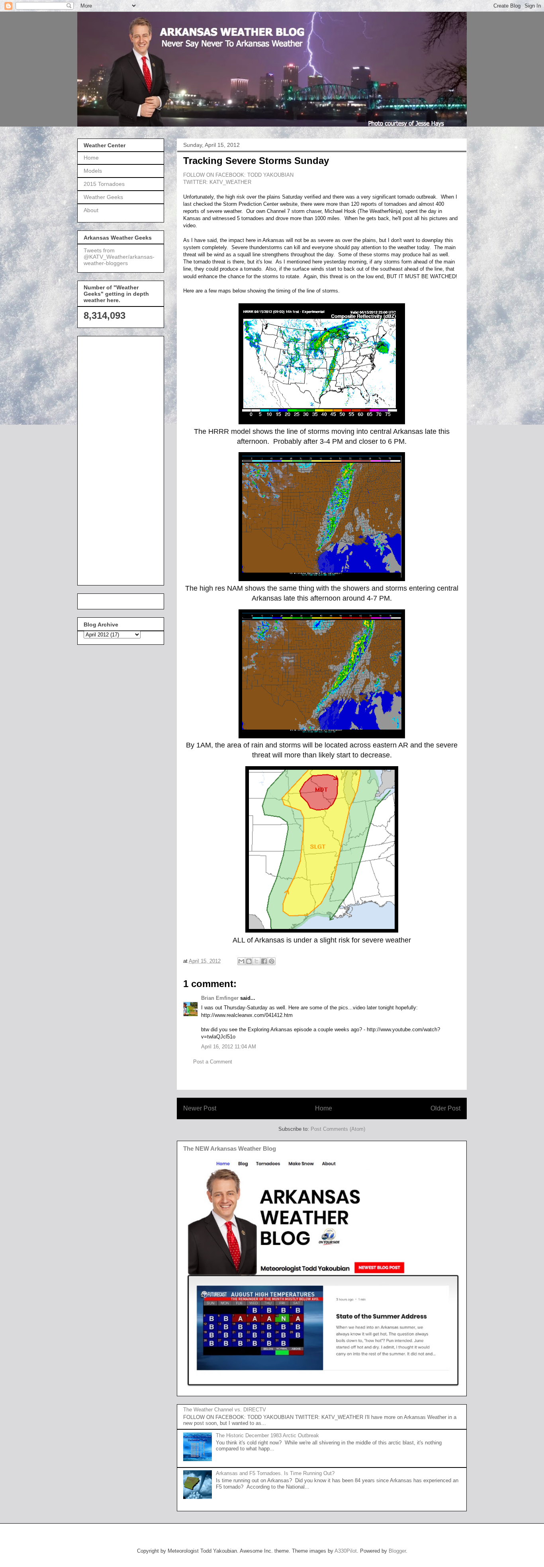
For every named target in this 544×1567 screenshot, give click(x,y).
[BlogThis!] (249, 961)
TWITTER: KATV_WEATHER (217, 182)
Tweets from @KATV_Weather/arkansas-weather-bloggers (119, 256)
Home (323, 1108)
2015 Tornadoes (104, 184)
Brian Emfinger (220, 998)
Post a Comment (212, 1062)
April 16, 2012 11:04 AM (228, 1047)
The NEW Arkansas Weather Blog (229, 1148)
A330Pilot (346, 1551)
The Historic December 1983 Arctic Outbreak (267, 1435)
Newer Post (199, 1108)
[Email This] (241, 961)
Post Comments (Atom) (338, 1129)
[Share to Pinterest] (272, 961)
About (91, 210)
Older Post (445, 1108)
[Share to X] (256, 961)
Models (93, 171)
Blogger (397, 1551)
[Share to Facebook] (264, 961)
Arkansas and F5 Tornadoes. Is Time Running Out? (275, 1473)
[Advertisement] (115, 458)
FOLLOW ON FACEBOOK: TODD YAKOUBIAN (238, 175)
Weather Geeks (103, 197)
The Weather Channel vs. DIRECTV (224, 1410)
